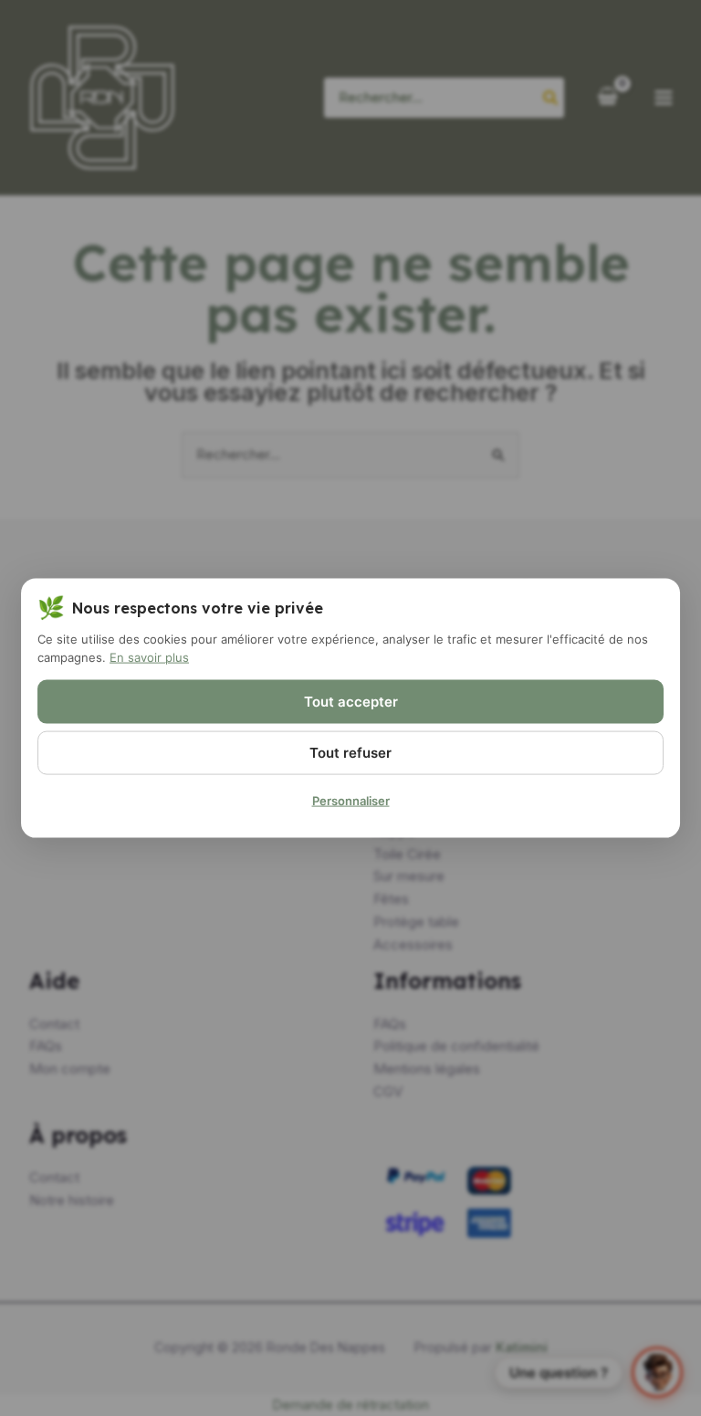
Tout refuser (350, 751)
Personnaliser (351, 799)
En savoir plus (149, 657)
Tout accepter (351, 700)
